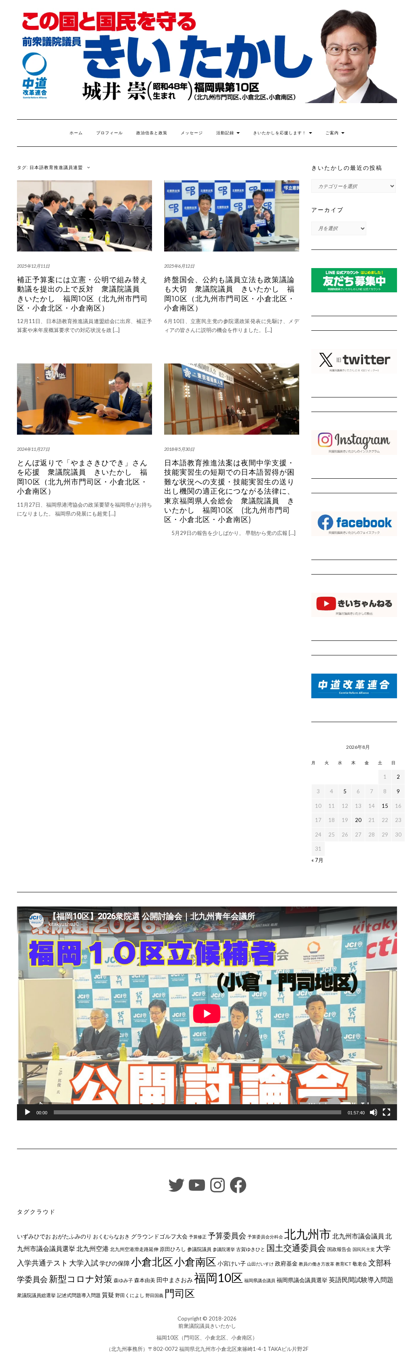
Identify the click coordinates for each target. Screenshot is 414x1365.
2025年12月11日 (33, 265)
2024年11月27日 (33, 449)
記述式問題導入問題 (79, 1295)
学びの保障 (114, 1263)
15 (385, 806)
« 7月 (317, 860)
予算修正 (198, 1236)
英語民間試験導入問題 (361, 1279)
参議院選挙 (224, 1249)
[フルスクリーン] (386, 1112)
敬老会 (360, 1263)
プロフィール (109, 132)
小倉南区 (195, 1261)
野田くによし (129, 1295)
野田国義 (154, 1295)
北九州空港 (92, 1248)
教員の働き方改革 (316, 1263)
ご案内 (332, 132)
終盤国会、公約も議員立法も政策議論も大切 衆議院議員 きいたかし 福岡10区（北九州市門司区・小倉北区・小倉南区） (229, 294)
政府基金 (286, 1263)
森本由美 (144, 1280)
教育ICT (343, 1263)
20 (358, 820)
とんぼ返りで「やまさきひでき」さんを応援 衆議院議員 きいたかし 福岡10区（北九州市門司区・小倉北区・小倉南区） (82, 477)
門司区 (180, 1293)
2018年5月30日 (179, 449)
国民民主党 (364, 1249)
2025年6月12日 (179, 265)
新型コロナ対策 (80, 1278)
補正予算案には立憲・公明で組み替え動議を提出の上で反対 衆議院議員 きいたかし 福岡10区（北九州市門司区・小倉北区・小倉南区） (82, 294)
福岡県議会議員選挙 (302, 1279)
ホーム (76, 132)
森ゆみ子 (123, 1280)
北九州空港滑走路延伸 (134, 1249)
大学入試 (83, 1262)
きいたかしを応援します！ (280, 132)
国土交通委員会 (296, 1248)
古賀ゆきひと (250, 1249)
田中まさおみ (174, 1279)
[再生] (27, 1112)
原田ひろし (173, 1249)
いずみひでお (34, 1236)
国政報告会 (339, 1249)
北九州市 (307, 1234)
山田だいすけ (260, 1263)
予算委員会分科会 (265, 1236)
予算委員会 (227, 1235)
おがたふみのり (72, 1236)
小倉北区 (152, 1261)
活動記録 (226, 132)
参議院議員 (199, 1249)
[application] (207, 1013)
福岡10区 (218, 1277)
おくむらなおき (111, 1236)
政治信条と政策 (151, 132)
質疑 (108, 1294)
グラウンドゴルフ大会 (159, 1236)
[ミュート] (374, 1112)
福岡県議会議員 (259, 1280)
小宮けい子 (232, 1263)
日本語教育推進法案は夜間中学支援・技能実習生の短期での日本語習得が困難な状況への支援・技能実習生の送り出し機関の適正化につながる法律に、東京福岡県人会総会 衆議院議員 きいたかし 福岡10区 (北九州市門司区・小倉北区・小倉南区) (229, 491)
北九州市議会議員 (358, 1236)
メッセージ (192, 132)
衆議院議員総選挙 (36, 1295)
